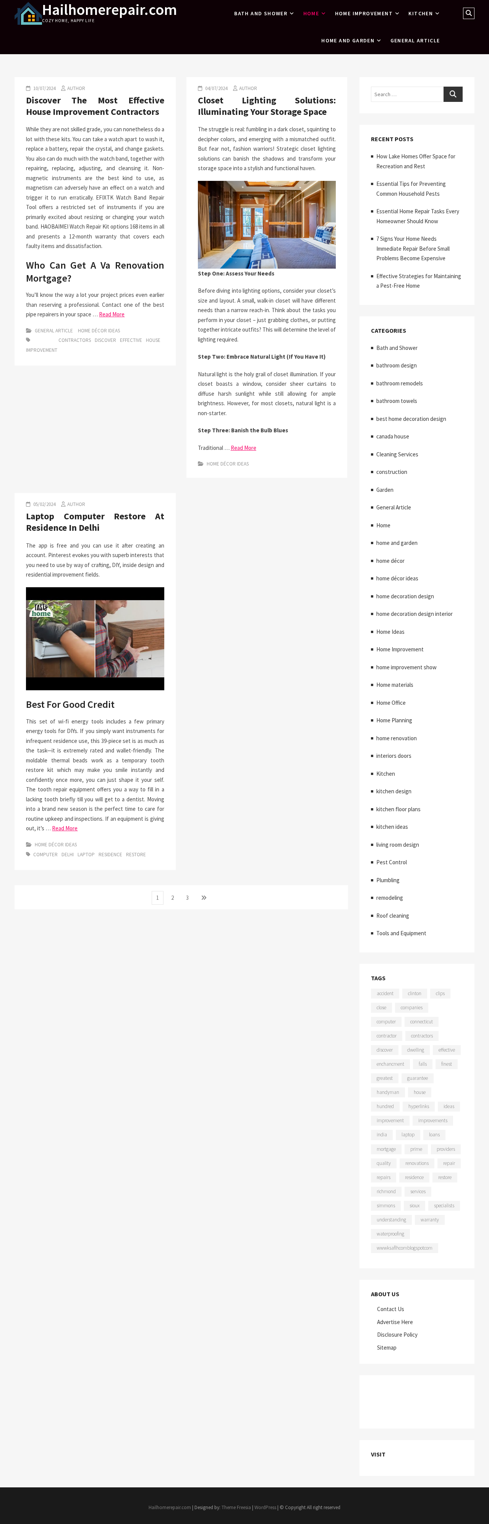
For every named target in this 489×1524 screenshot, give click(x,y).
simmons (386, 1205)
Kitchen (420, 13)
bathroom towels (396, 400)
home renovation (396, 738)
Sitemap (387, 1347)
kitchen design (393, 791)
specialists (444, 1205)
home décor (390, 560)
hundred (385, 1106)
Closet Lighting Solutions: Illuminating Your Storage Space (267, 106)
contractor (387, 1036)
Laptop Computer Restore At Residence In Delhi (95, 521)
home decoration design (405, 596)
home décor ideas (99, 330)
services (418, 1191)
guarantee (417, 1078)
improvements (432, 1120)
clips (440, 993)
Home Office (391, 702)
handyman (388, 1092)
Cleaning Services (397, 454)
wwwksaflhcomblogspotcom (404, 1248)
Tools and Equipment (401, 933)
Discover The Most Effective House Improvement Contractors (95, 106)
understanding (391, 1219)
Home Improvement (364, 13)
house (153, 340)
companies (412, 1007)
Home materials (394, 684)
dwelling (415, 1050)
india (382, 1134)
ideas (449, 1106)
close (381, 1007)
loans (434, 1134)
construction (391, 471)
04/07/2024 (215, 88)
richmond (386, 1191)
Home (311, 13)
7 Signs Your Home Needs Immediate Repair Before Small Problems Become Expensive (413, 248)
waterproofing (390, 1234)
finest (446, 1064)
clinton (414, 993)
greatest (385, 1078)
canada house (392, 436)
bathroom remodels (399, 383)
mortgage (386, 1149)
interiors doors (393, 755)
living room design (397, 844)
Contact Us (390, 1309)
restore (136, 854)
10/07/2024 (43, 88)
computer (45, 854)
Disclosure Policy (397, 1334)
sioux (414, 1205)
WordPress (265, 1507)
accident (385, 993)
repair (449, 1163)
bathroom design (396, 365)
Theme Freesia (236, 1507)
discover (105, 340)
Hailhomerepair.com (109, 9)
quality (384, 1163)
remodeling (389, 897)
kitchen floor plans (398, 809)
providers (446, 1149)
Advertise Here (395, 1322)
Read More (112, 314)
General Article (415, 40)
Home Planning (394, 720)
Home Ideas (390, 631)
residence (110, 854)
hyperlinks (418, 1106)
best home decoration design (411, 418)
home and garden (347, 40)
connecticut (421, 1021)
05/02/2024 (43, 504)
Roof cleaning (392, 915)
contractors (74, 340)
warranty (430, 1219)
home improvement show (406, 667)
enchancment (390, 1064)
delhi (68, 854)
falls (423, 1064)
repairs (383, 1177)
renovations (417, 1163)
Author (76, 88)
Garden (384, 489)
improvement (41, 350)
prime (416, 1149)
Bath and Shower (260, 13)
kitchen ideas (392, 826)
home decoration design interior (414, 613)
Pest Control (391, 862)
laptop (86, 854)
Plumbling (388, 880)
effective (131, 340)
